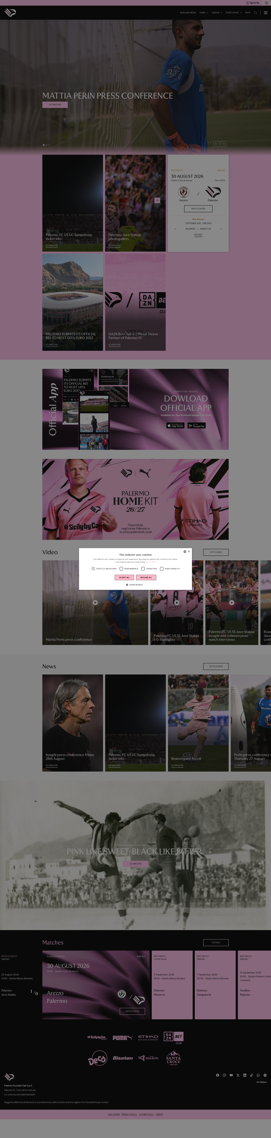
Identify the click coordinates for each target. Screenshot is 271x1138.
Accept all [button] (124, 577)
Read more (151, 562)
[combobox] (184, 551)
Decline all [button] (146, 577)
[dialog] (135, 569)
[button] (135, 584)
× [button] (189, 551)
